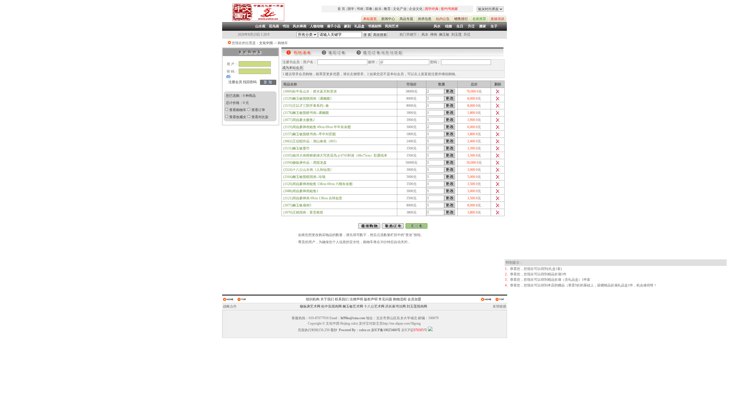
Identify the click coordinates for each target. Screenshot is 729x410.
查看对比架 (260, 117)
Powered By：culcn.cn (354, 330)
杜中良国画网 (331, 306)
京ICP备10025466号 (385, 330)
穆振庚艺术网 (310, 306)
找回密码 (250, 82)
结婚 (448, 26)
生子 (494, 26)
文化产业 (400, 9)
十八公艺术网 (374, 306)
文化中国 (266, 43)
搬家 (482, 26)
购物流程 (400, 299)
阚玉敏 (444, 34)
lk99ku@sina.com (353, 318)
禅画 (433, 34)
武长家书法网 (395, 306)
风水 (437, 26)
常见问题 (385, 299)
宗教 (369, 9)
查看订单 (258, 110)
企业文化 (416, 9)
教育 (387, 9)
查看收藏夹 (237, 117)
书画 (360, 9)
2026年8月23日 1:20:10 (253, 34)
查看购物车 (237, 110)
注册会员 (235, 82)
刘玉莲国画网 (417, 306)
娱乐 (378, 9)
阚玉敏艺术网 (353, 306)
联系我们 (342, 299)
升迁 (471, 26)
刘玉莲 (456, 34)
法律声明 (356, 299)
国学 (350, 9)
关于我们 (327, 299)
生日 (459, 26)
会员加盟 (414, 299)
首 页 (341, 9)
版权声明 (371, 299)
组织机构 (313, 299)
